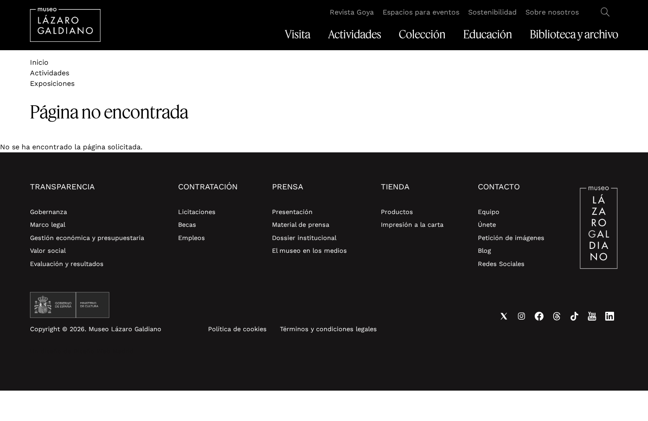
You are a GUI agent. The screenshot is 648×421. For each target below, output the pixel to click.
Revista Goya (352, 12)
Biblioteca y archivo (574, 34)
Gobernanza (48, 211)
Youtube (592, 316)
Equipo (488, 211)
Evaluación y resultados (67, 263)
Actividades (354, 34)
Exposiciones (52, 83)
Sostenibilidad (492, 12)
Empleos (191, 237)
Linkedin (609, 316)
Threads (556, 316)
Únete (487, 224)
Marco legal (47, 224)
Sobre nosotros (552, 12)
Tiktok (574, 316)
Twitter (503, 316)
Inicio (39, 62)
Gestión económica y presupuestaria (87, 237)
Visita (297, 34)
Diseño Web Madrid (103, 351)
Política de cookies (237, 328)
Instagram (521, 316)
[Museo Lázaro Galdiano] (65, 25)
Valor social (48, 250)
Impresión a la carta (412, 224)
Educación (487, 34)
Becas (187, 224)
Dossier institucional (304, 237)
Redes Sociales (501, 263)
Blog (484, 250)
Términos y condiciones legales (328, 328)
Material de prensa (300, 224)
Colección (422, 34)
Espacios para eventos (421, 12)
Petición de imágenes (511, 237)
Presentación (292, 211)
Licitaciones (197, 211)
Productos (397, 211)
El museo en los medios (309, 250)
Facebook (539, 316)
